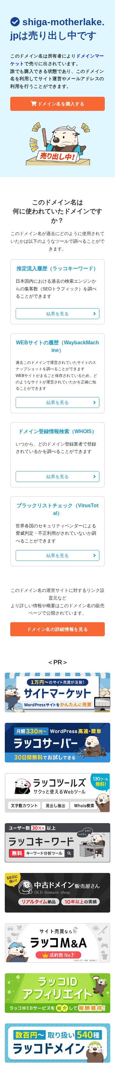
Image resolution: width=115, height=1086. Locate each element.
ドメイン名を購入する (61, 103)
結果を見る (57, 313)
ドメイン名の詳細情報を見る (57, 629)
